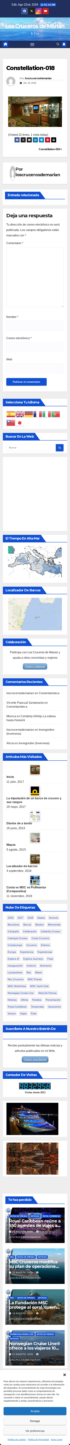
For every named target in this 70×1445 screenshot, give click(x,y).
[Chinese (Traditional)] (10, 422)
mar (29, 972)
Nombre (12, 316)
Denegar (35, 1420)
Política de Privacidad (38, 1439)
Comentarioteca (49, 693)
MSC (12, 1257)
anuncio (53, 917)
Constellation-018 (49, 149)
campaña (13, 931)
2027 (20, 917)
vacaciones (54, 1006)
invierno (31, 965)
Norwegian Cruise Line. (21, 993)
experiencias (45, 951)
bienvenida (54, 924)
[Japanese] (19, 422)
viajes (23, 1013)
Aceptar (35, 1411)
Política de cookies (17, 1439)
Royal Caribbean (51, 1216)
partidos (36, 999)
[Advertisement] (35, 494)
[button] (64, 1374)
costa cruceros (40, 938)
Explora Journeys (33, 958)
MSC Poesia (35, 979)
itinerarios (45, 965)
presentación (53, 999)
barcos (27, 924)
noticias (12, 999)
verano (12, 1013)
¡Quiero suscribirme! (35, 1059)
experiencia (26, 951)
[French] (37, 414)
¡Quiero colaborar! (35, 666)
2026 (10, 917)
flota (50, 958)
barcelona (13, 924)
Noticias (35, 1216)
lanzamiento (15, 972)
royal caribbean (17, 1006)
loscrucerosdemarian (38, 78)
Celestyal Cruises (17, 938)
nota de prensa (47, 993)
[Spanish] (10, 414)
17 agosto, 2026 (23, 1354)
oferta (24, 999)
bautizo (39, 924)
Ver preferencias (35, 1430)
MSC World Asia (17, 986)
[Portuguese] (55, 414)
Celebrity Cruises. (51, 931)
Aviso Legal (56, 1439)
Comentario (14, 243)
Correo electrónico (19, 338)
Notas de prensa (18, 1216)
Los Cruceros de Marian (35, 26)
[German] (28, 414)
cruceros (31, 945)
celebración (30, 931)
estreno (45, 945)
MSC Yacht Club (39, 986)
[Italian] (46, 414)
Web (9, 359)
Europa (12, 951)
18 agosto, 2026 (23, 1313)
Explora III (13, 958)
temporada (37, 1006)
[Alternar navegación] (32, 44)
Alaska (41, 917)
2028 (30, 917)
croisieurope (15, 945)
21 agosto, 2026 (23, 1231)
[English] (19, 414)
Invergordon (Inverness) (34, 743)
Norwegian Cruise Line (21, 1334)
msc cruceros (16, 979)
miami (38, 972)
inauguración (15, 965)
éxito (33, 1013)
